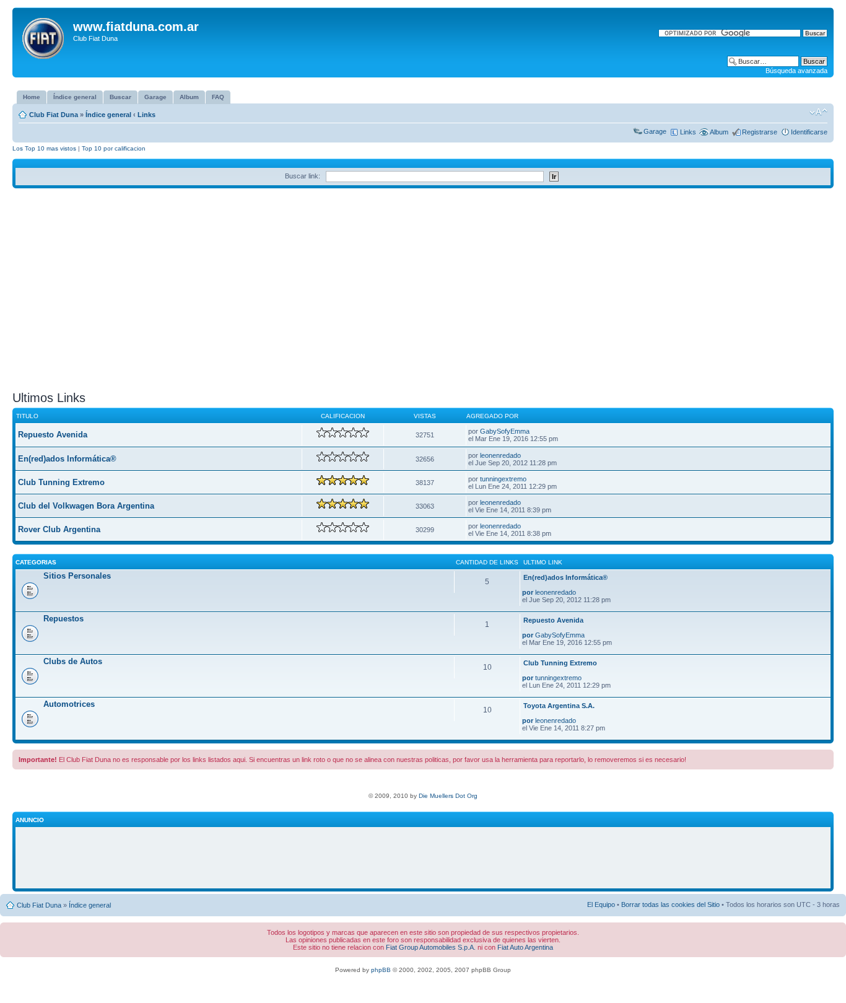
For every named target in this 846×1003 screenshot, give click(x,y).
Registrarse (759, 132)
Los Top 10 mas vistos (44, 148)
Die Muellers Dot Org (448, 795)
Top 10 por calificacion (114, 148)
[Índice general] (44, 36)
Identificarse (809, 132)
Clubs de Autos (72, 661)
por (527, 592)
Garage (654, 131)
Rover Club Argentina (59, 529)
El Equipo (601, 904)
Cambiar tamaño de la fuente (818, 112)
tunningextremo (503, 479)
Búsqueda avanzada (796, 70)
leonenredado (500, 455)
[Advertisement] (423, 294)
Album (719, 132)
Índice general (108, 114)
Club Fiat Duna (53, 114)
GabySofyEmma (505, 431)
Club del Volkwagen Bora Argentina (86, 505)
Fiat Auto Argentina (525, 947)
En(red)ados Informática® (67, 458)
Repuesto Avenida (52, 434)
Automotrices (69, 704)
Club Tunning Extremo (61, 482)
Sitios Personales (77, 575)
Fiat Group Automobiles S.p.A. (431, 947)
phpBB (381, 969)
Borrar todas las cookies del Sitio (670, 904)
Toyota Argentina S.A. (559, 705)
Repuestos (63, 618)
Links (146, 114)
